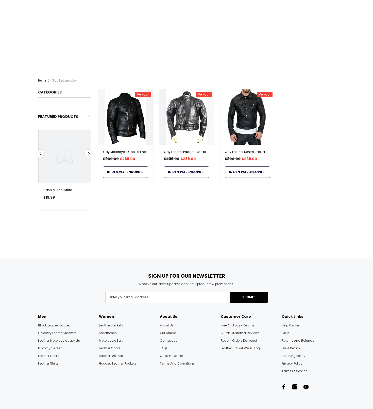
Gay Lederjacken (65, 80)
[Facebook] (283, 387)
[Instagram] (295, 387)
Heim (42, 80)
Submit (248, 297)
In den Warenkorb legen (127, 172)
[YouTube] (306, 387)
